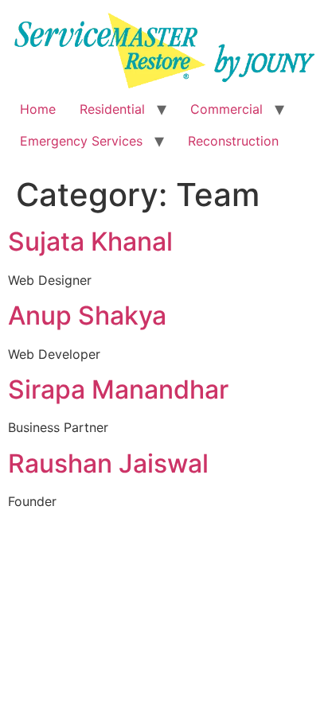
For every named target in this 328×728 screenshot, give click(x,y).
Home (38, 109)
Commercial (226, 109)
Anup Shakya (87, 315)
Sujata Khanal (90, 241)
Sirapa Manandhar (118, 389)
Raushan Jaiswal (108, 463)
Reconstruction (233, 141)
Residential (112, 109)
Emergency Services (81, 141)
